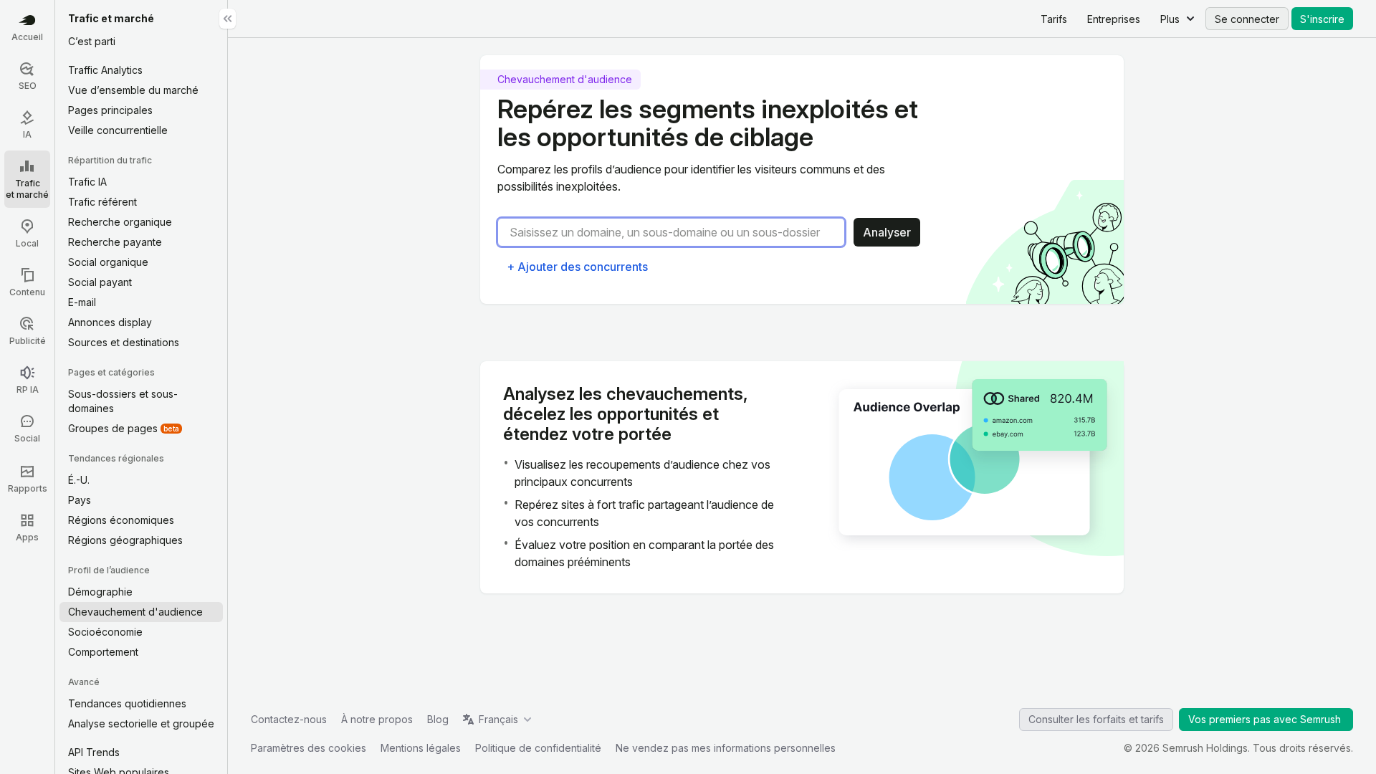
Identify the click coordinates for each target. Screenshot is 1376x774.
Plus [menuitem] (1170, 19)
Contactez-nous (289, 719)
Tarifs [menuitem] (1054, 19)
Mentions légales (421, 748)
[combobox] (677, 232)
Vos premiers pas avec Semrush (1266, 719)
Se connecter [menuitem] (1247, 19)
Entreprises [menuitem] (1113, 19)
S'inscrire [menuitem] (1322, 19)
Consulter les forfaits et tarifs (1096, 719)
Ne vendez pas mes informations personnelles (726, 748)
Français (498, 719)
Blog (438, 719)
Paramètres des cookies (308, 748)
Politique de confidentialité (538, 748)
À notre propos (377, 719)
